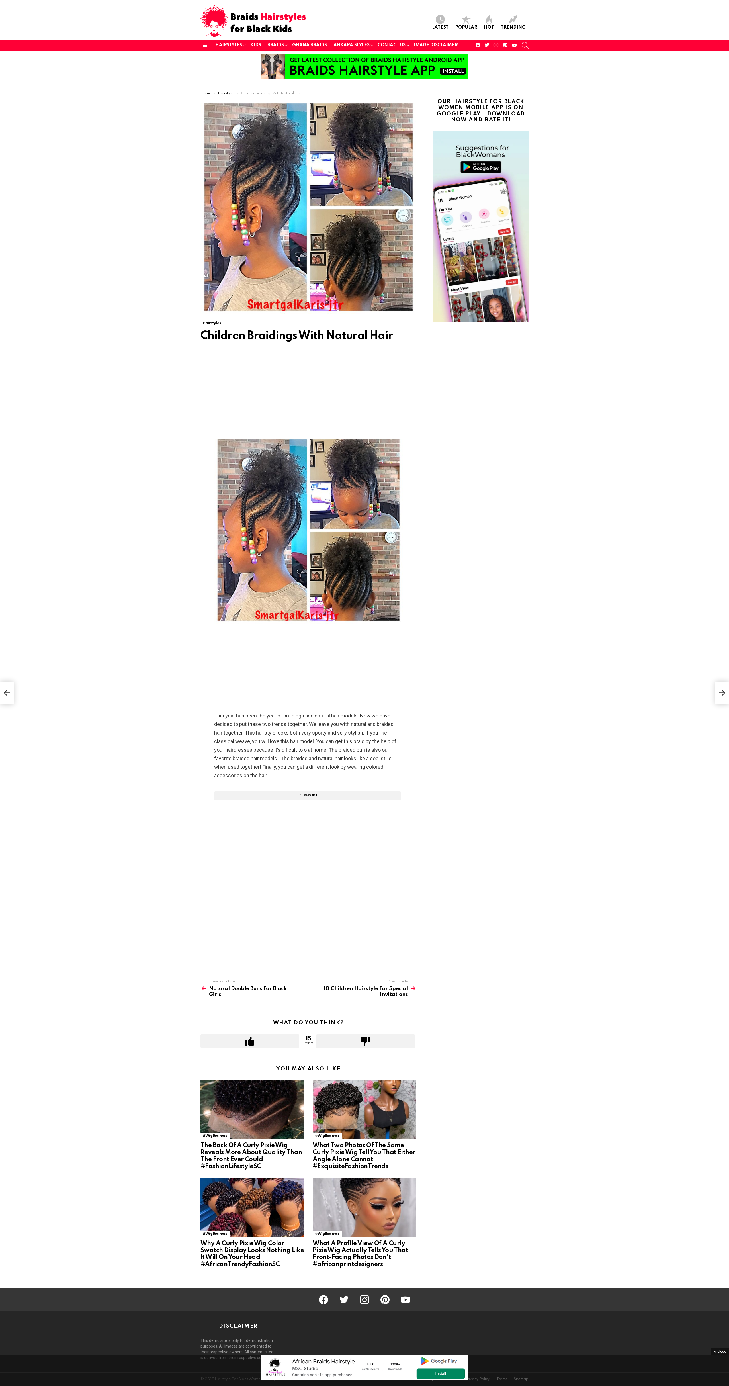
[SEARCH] (525, 45)
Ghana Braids (309, 45)
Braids (275, 45)
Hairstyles (228, 45)
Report (311, 795)
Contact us (392, 45)
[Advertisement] (308, 393)
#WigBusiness (215, 1136)
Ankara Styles (351, 45)
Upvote (249, 1041)
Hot (489, 27)
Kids (255, 45)
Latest (440, 27)
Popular (466, 27)
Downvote (365, 1041)
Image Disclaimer (436, 45)
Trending (513, 27)
